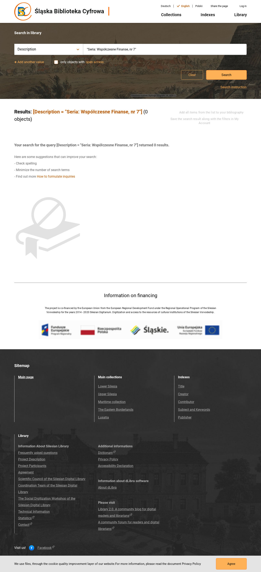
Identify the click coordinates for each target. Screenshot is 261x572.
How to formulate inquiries (56, 176)
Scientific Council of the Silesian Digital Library (51, 479)
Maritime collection (112, 402)
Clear (192, 75)
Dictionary (105, 453)
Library (240, 14)
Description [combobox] (27, 49)
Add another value (31, 62)
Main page (26, 377)
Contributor (186, 402)
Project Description (31, 459)
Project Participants (32, 466)
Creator (183, 394)
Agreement (26, 472)
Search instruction (233, 87)
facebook (45, 548)
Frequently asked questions (38, 453)
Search (226, 75)
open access (95, 62)
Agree (231, 564)
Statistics (25, 518)
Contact (23, 525)
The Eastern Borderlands (115, 410)
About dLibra (107, 487)
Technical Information (34, 512)
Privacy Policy (108, 459)
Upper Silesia (107, 394)
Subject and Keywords (194, 410)
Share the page (219, 6)
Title (181, 386)
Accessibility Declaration (115, 466)
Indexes (208, 14)
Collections (171, 14)
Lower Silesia (107, 386)
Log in (243, 6)
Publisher (184, 417)
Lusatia (103, 417)
